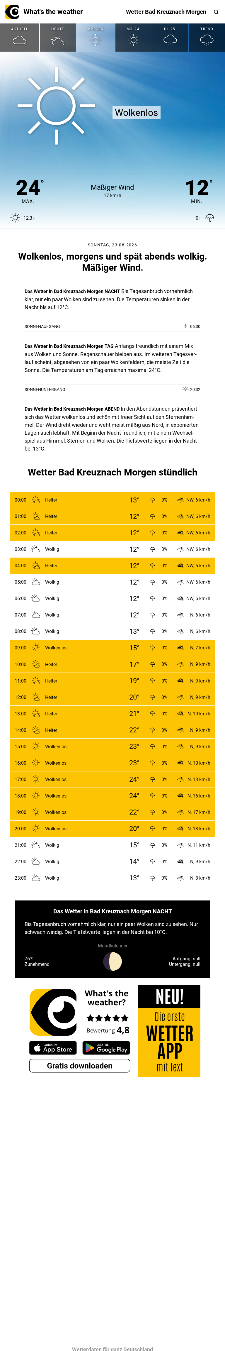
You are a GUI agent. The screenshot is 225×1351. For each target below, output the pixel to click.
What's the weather (53, 12)
